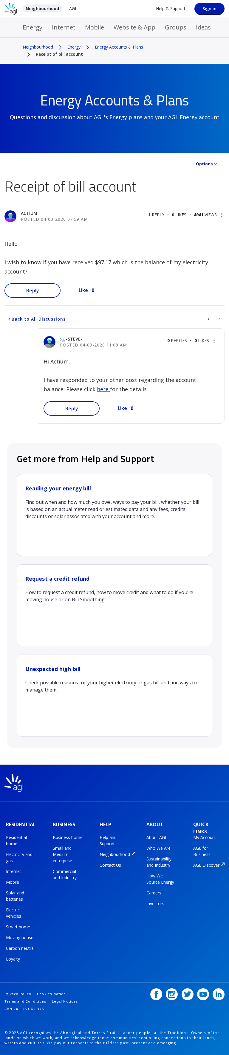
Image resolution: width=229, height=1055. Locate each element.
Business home (68, 837)
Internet (63, 27)
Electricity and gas (19, 857)
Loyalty (13, 959)
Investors (155, 903)
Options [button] (204, 164)
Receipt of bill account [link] (59, 54)
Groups (175, 27)
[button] (222, 214)
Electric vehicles (13, 913)
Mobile (94, 27)
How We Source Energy (160, 879)
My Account (204, 837)
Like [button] (83, 290)
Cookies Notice (51, 994)
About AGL (156, 837)
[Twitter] (188, 994)
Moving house (19, 937)
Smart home (18, 927)
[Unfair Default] (219, 319)
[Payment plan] (209, 319)
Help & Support (170, 8)
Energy (32, 27)
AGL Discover (206, 865)
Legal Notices (65, 1001)
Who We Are (158, 848)
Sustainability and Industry (158, 862)
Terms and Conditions (25, 1001)
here (103, 389)
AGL (73, 8)
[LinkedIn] (219, 994)
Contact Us (110, 865)
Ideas (203, 27)
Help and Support (108, 840)
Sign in (209, 8)
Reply (32, 290)
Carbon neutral (20, 948)
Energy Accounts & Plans (119, 47)
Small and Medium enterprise (62, 854)
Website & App (134, 27)
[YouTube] (203, 994)
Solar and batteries (15, 896)
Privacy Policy (17, 994)
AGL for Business (202, 851)
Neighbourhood (42, 8)
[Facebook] (156, 994)
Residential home (16, 840)
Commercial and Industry (65, 874)
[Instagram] (172, 994)
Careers (153, 893)
